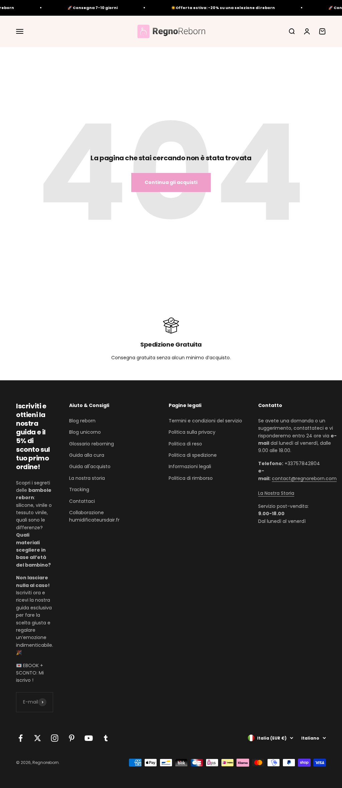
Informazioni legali (190, 466)
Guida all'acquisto (90, 466)
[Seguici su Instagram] (54, 738)
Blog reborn (82, 420)
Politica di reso (185, 443)
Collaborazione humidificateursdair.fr (94, 516)
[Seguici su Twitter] (37, 738)
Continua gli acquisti (171, 182)
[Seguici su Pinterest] (71, 738)
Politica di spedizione (193, 455)
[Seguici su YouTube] (88, 738)
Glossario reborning (91, 443)
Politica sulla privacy (192, 432)
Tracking (79, 489)
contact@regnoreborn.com (304, 478)
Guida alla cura (86, 455)
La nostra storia (87, 478)
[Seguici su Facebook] (20, 738)
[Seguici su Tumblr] (105, 738)
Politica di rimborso (191, 478)
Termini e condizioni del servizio (205, 420)
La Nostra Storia (276, 493)
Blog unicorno (85, 432)
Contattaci (82, 501)
